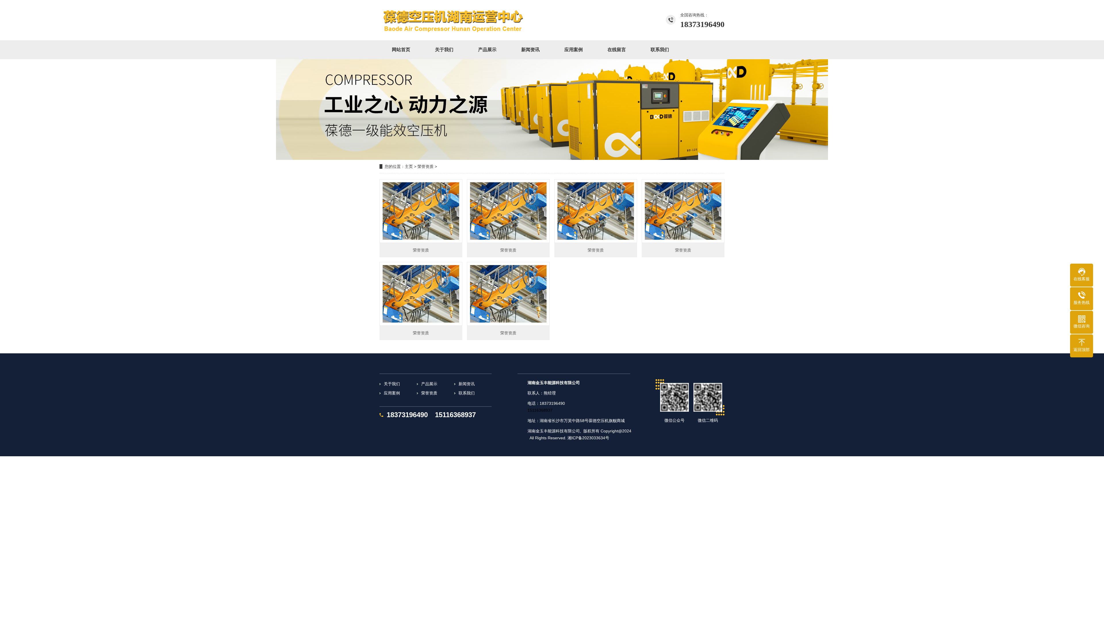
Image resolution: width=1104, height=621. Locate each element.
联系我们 (467, 393)
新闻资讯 (467, 384)
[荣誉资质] (464, 20)
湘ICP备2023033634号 (588, 438)
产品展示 (429, 384)
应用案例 (392, 393)
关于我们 (392, 384)
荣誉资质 (425, 166)
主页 (409, 166)
